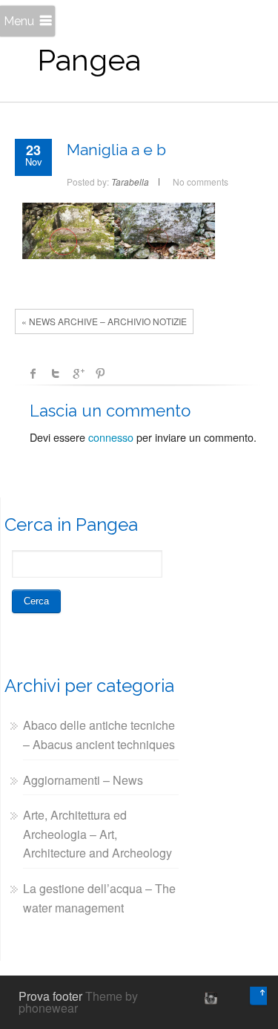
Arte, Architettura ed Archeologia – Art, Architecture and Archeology (97, 833)
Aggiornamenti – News (83, 779)
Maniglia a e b (116, 149)
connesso (110, 437)
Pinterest (100, 373)
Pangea (89, 59)
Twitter (55, 373)
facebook (33, 373)
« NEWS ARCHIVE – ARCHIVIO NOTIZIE (104, 321)
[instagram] (209, 998)
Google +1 (78, 373)
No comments (200, 181)
